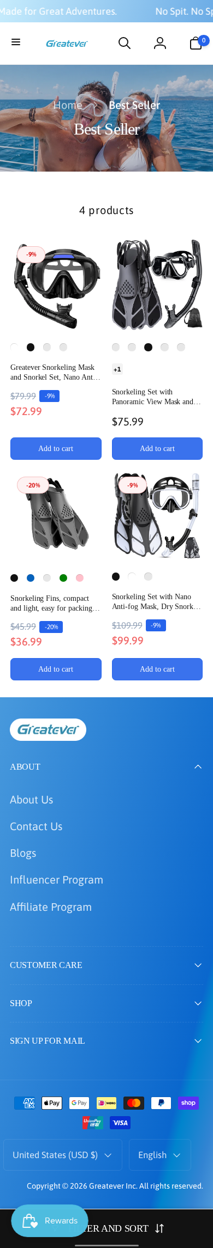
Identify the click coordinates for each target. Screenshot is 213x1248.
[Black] (30, 347)
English (152, 1154)
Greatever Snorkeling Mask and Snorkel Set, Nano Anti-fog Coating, (54, 372)
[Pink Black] (63, 347)
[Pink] (80, 578)
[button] (17, 43)
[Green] (63, 578)
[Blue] (30, 578)
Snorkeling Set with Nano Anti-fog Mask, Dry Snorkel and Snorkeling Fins (155, 602)
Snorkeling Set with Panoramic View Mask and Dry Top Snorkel (153, 397)
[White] (14, 347)
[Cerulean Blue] (47, 578)
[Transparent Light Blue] (181, 347)
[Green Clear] (47, 347)
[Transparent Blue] (164, 347)
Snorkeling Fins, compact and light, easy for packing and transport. (51, 603)
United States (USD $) (55, 1154)
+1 (117, 369)
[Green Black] (131, 347)
